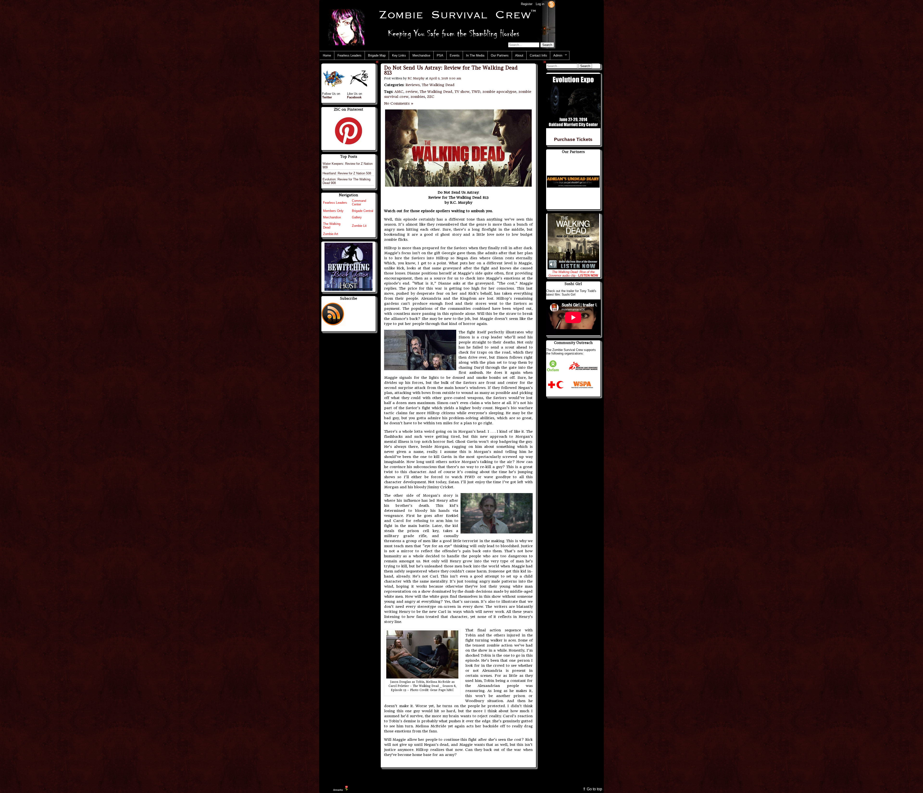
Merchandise (421, 55)
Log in (540, 4)
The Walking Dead (438, 85)
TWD (476, 91)
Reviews (412, 85)
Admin (556, 55)
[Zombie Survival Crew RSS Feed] (551, 4)
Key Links (399, 55)
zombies (418, 97)
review (411, 91)
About (519, 55)
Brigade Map (377, 55)
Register (526, 4)
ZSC (430, 97)
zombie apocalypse (499, 91)
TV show (462, 91)
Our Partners (500, 55)
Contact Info (538, 55)
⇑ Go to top (592, 789)
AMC (398, 91)
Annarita (338, 789)
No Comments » (399, 103)
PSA (440, 55)
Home (327, 55)
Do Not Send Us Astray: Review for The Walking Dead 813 (451, 70)
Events (455, 55)
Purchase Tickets (573, 139)
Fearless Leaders (349, 55)
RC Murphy (416, 78)
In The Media (475, 55)
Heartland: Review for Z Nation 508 (347, 173)
